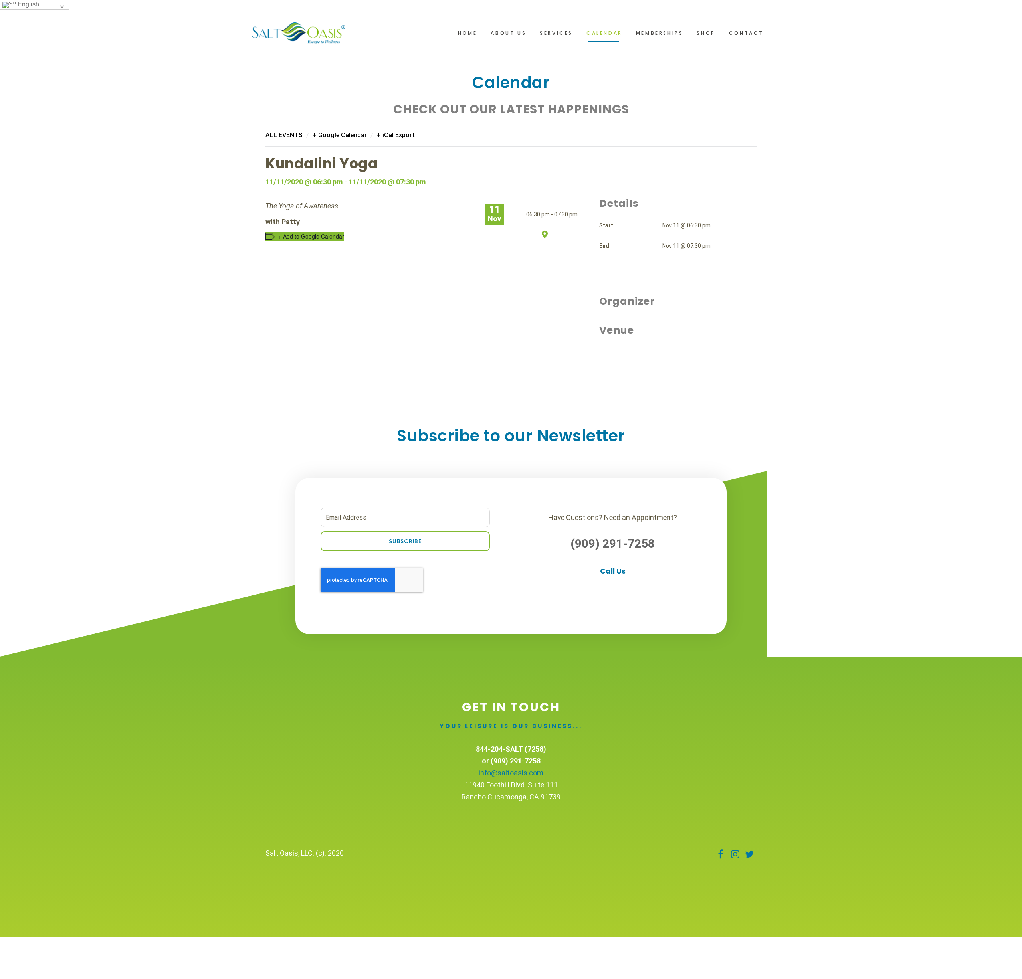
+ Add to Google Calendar (311, 236)
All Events (284, 135)
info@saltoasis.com (511, 773)
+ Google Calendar (340, 135)
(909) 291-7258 (612, 543)
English (27, 4)
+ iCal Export (396, 135)
